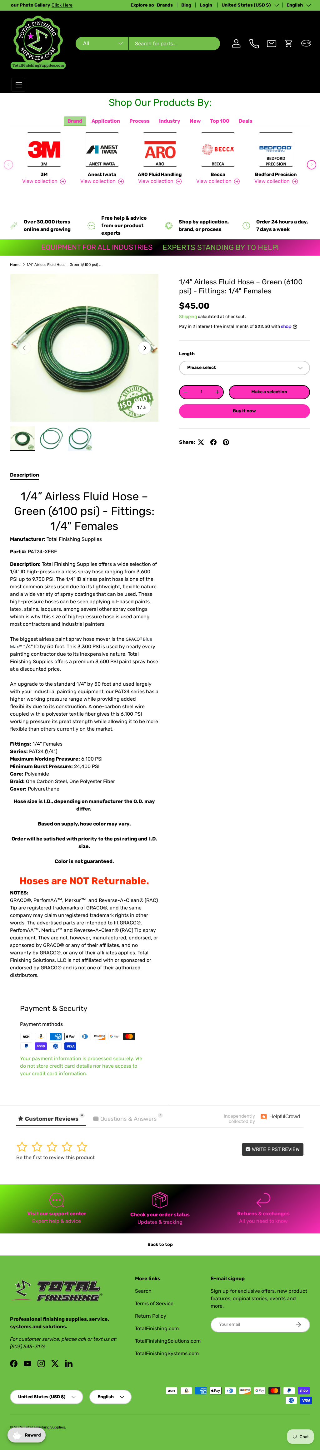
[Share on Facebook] (213, 442)
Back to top (160, 1244)
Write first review (275, 1149)
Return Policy (150, 1316)
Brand (75, 121)
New (195, 121)
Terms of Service (154, 1303)
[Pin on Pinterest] (226, 442)
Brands (165, 5)
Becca (218, 174)
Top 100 (219, 121)
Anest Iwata (102, 174)
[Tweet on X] (201, 442)
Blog (186, 5)
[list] (84, 348)
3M (44, 174)
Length (187, 353)
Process (139, 121)
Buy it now (244, 411)
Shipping (188, 316)
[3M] (44, 149)
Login (206, 5)
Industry (169, 121)
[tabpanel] (84, 733)
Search (143, 1291)
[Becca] (218, 149)
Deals (245, 121)
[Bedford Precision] (276, 149)
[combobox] (148, 43)
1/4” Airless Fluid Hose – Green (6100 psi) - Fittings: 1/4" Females (64, 264)
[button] (289, 43)
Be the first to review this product (55, 1157)
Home (15, 264)
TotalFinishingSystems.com (167, 1353)
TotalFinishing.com (157, 1328)
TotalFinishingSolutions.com (168, 1341)
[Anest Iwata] (102, 149)
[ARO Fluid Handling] (160, 149)
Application (106, 121)
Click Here (85, 5)
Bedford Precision (276, 174)
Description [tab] (24, 475)
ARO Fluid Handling (160, 174)
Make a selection (269, 391)
